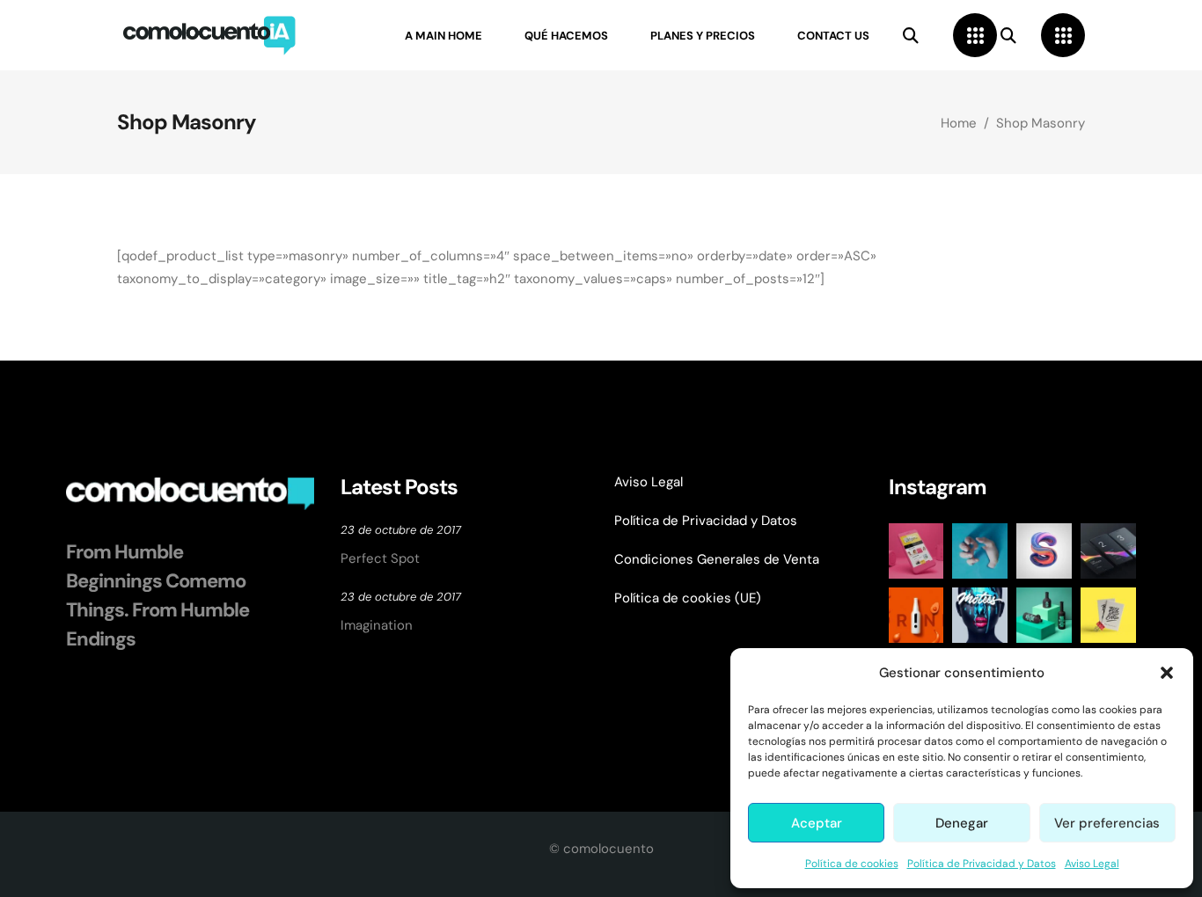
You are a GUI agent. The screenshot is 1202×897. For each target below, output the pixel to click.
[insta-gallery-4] (1044, 551)
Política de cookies (851, 864)
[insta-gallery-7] (980, 615)
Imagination (377, 625)
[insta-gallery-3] (980, 551)
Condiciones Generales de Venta (716, 559)
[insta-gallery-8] (1044, 615)
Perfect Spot (380, 558)
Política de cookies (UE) (687, 598)
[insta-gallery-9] (1108, 615)
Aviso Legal (1092, 864)
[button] (1167, 673)
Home (959, 123)
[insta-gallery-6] (916, 615)
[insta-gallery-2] (916, 551)
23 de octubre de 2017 (401, 529)
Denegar (961, 823)
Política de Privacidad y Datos (981, 864)
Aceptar (816, 823)
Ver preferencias (1107, 823)
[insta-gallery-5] (1108, 551)
